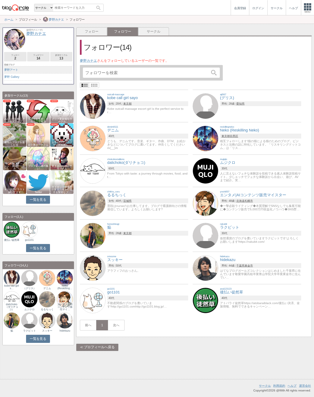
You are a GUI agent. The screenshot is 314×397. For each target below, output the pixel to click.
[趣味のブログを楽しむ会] (14, 134)
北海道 (240, 200)
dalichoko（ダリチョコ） (11, 307)
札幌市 (249, 200)
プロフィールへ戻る (99, 347)
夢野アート (11, 69)
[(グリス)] (205, 106)
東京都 (127, 103)
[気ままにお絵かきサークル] (62, 158)
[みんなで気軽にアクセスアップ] (14, 111)
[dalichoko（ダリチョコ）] (12, 299)
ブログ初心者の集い (38, 167)
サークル (153, 31)
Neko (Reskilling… (64, 287)
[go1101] (93, 300)
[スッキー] (93, 268)
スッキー (47, 330)
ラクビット (29, 330)
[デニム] (93, 138)
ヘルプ (292, 385)
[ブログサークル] (15, 7)
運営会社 (305, 385)
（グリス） (29, 288)
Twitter (38, 192)
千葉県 (240, 265)
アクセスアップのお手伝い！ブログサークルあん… (62, 142)
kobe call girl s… (11, 287)
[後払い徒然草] (205, 300)
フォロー (91, 31)
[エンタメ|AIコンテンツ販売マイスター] (205, 203)
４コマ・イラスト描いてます (14, 190)
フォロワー (38, 57)
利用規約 (279, 385)
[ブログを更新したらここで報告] (38, 111)
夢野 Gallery (11, 76)
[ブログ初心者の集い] (38, 158)
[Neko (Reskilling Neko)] (205, 138)
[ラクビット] (205, 235)
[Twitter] (38, 181)
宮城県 (127, 200)
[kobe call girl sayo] (93, 106)
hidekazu (65, 330)
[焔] (93, 235)
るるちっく (47, 309)
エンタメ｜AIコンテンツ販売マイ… (65, 307)
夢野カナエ (88, 60)
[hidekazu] (205, 268)
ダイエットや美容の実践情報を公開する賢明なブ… (62, 189)
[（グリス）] (29, 278)
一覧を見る (38, 199)
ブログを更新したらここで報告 (38, 120)
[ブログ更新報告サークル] (62, 111)
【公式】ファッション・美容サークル (14, 166)
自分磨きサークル (38, 145)
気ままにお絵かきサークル (62, 167)
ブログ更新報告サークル (62, 120)
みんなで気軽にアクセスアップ (14, 120)
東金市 (249, 265)
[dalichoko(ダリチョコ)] (93, 170)
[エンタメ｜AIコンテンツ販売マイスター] (65, 299)
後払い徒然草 (11, 240)
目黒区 (234, 136)
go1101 (29, 240)
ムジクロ (29, 309)
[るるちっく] (93, 203)
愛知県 (240, 103)
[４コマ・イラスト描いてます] (14, 181)
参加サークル (61, 57)
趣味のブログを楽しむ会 (14, 143)
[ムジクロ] (205, 170)
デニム (47, 288)
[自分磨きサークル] (38, 134)
